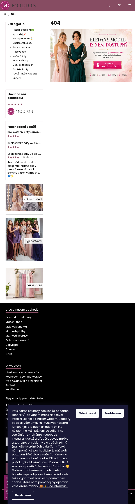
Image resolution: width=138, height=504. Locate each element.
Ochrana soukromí (17, 340)
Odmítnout (87, 413)
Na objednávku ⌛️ (23, 38)
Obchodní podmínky (18, 317)
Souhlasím (112, 413)
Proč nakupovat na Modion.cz (24, 381)
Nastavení (23, 495)
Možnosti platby (15, 331)
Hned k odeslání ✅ (23, 29)
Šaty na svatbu (21, 47)
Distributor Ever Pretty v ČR (22, 372)
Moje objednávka (16, 326)
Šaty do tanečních (23, 64)
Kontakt (10, 385)
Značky (17, 78)
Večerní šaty (19, 56)
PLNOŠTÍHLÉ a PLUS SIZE (25, 73)
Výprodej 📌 (19, 34)
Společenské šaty (22, 42)
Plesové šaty (19, 51)
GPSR (9, 354)
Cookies (10, 349)
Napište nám (14, 389)
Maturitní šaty (20, 60)
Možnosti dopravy (17, 335)
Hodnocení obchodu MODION (24, 376)
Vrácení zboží (14, 322)
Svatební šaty (20, 69)
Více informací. (53, 486)
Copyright (12, 345)
